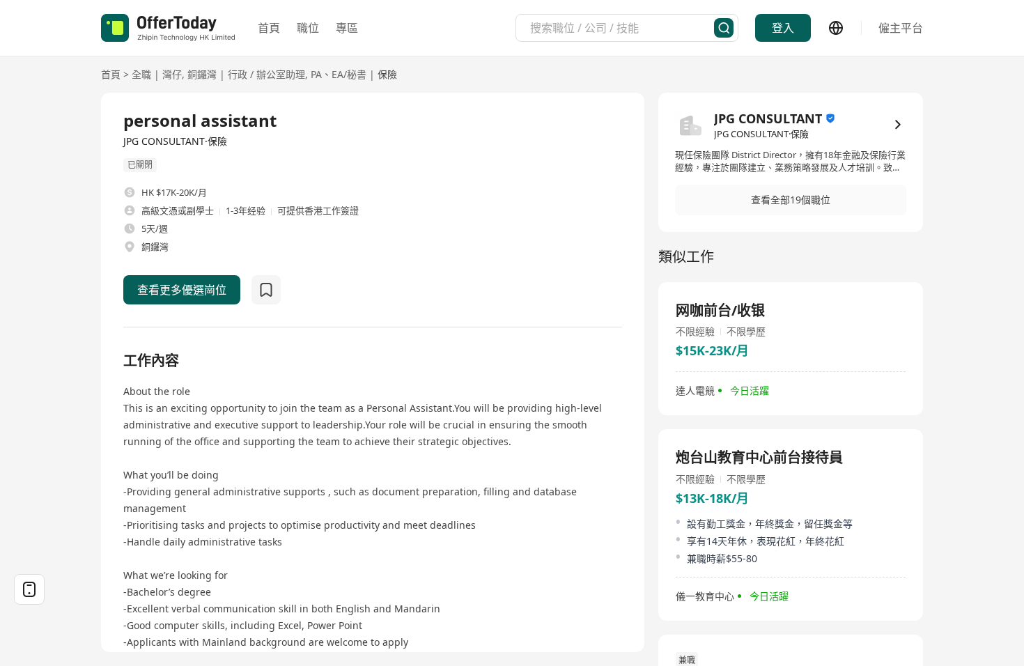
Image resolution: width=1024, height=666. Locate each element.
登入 (783, 28)
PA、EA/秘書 (338, 74)
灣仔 (172, 74)
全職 (141, 74)
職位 (308, 28)
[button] (790, 200)
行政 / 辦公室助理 (266, 74)
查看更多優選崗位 (181, 289)
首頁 (269, 28)
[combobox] (622, 28)
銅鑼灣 (202, 74)
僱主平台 (900, 28)
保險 (387, 74)
